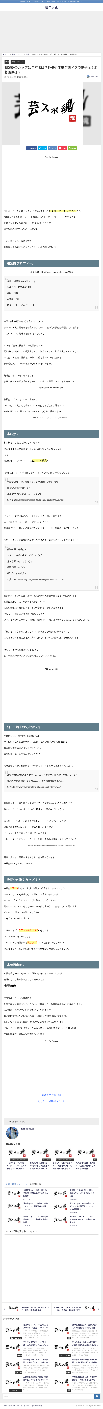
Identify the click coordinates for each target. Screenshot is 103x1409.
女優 (7, 61)
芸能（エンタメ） (17, 61)
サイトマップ (25, 1405)
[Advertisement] (51, 31)
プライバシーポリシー (11, 1405)
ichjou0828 (94, 76)
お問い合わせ (37, 1405)
